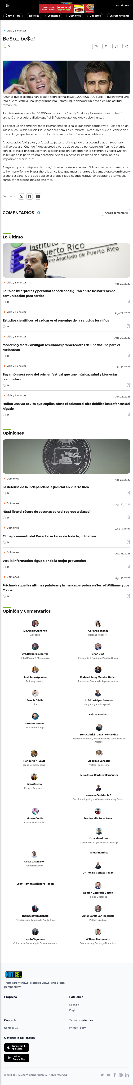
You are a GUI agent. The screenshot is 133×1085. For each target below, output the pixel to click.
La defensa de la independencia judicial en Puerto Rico (46, 487)
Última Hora (13, 15)
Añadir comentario (116, 212)
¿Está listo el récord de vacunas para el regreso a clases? (47, 511)
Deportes (95, 15)
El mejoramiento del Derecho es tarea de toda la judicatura (49, 536)
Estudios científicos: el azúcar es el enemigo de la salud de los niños (56, 320)
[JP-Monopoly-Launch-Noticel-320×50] (66, 8)
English (73, 1010)
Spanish (74, 1004)
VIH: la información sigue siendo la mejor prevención (44, 560)
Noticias (34, 15)
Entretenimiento (119, 15)
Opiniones (75, 15)
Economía (54, 15)
